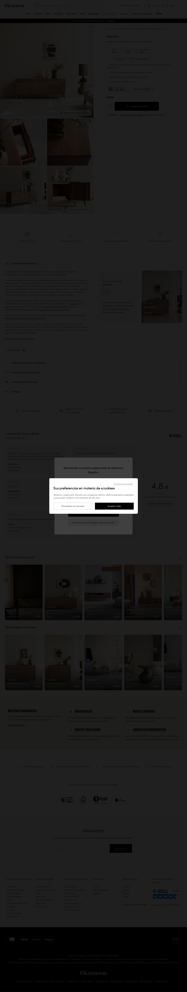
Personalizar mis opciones (72, 506)
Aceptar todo (114, 506)
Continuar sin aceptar (123, 484)
